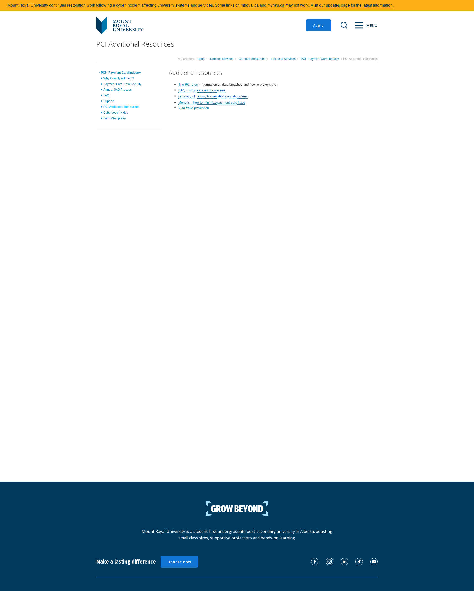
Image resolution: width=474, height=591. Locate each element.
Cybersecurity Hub (115, 112)
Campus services (221, 58)
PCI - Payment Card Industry (320, 58)
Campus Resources (252, 58)
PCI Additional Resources (121, 107)
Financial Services (283, 58)
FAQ (106, 95)
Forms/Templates (114, 118)
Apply (318, 25)
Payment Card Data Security (122, 84)
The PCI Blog (188, 84)
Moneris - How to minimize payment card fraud (211, 102)
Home (201, 58)
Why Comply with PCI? (118, 78)
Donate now (179, 561)
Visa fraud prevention (193, 107)
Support (108, 101)
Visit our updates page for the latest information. (352, 5)
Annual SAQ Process (117, 89)
